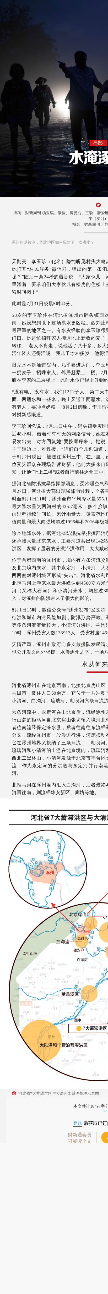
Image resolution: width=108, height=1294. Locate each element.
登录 (77, 1123)
